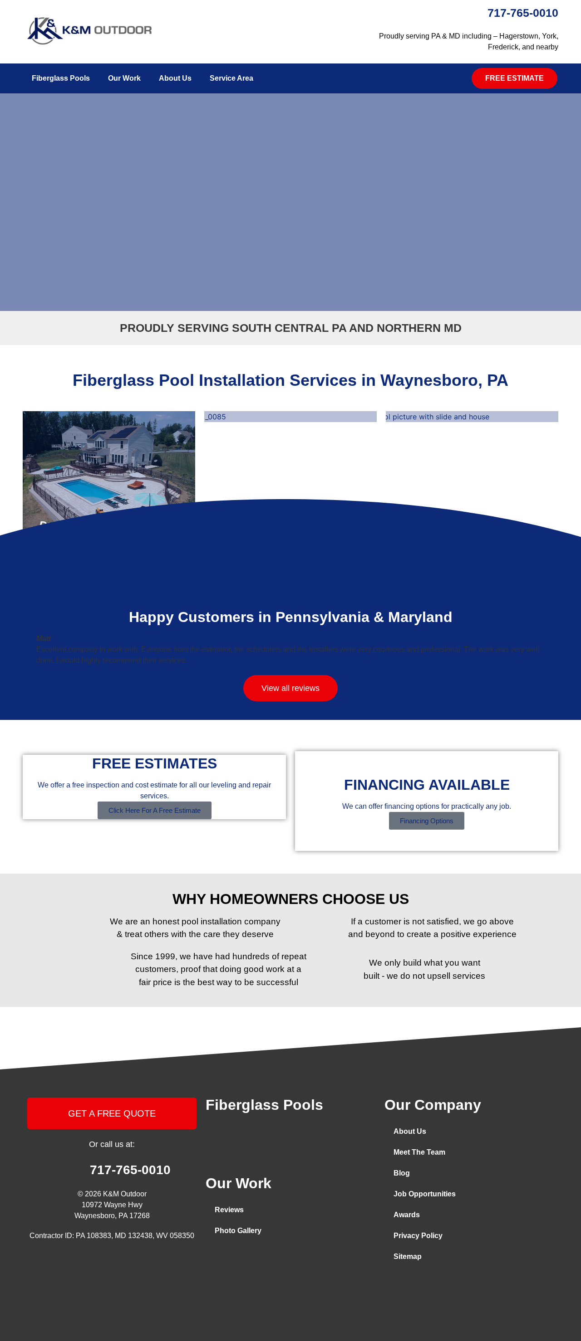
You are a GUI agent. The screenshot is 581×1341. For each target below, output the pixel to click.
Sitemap (408, 1256)
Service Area (231, 78)
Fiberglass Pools (61, 78)
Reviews (229, 1210)
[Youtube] (258, 1259)
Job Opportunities (425, 1194)
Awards (407, 1215)
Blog (402, 1173)
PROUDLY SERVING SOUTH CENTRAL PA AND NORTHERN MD (291, 327)
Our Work (124, 78)
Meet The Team (419, 1152)
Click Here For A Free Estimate (154, 810)
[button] (514, 78)
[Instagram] (236, 1259)
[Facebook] (215, 1259)
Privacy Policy (418, 1235)
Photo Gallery (238, 1230)
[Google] (280, 1259)
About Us (175, 78)
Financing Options (426, 821)
